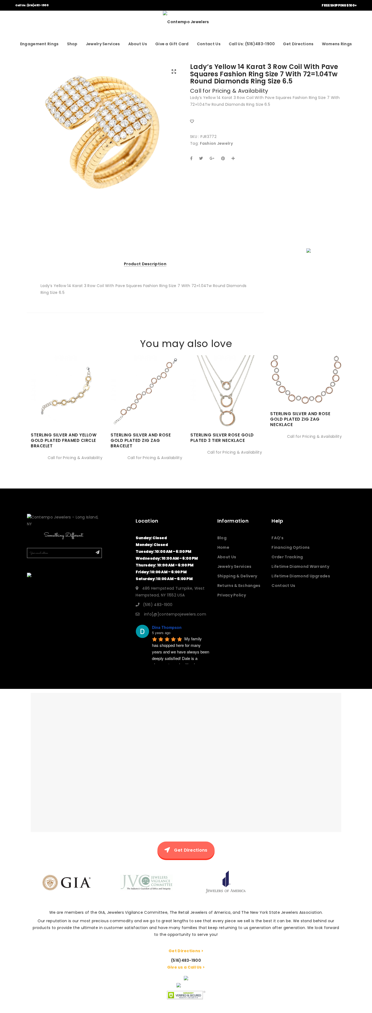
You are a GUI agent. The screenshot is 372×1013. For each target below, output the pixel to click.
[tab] (145, 264)
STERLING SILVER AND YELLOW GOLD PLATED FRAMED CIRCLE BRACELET (63, 440)
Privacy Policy (231, 595)
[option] (104, 128)
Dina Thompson (167, 627)
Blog (222, 538)
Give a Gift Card (172, 44)
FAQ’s (277, 538)
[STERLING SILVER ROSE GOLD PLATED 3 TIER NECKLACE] (226, 406)
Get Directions (298, 44)
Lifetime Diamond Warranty (300, 566)
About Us (137, 44)
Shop (72, 44)
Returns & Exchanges (239, 585)
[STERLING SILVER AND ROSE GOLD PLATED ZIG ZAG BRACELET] (146, 406)
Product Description (145, 264)
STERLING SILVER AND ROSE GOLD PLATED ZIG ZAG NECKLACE (300, 419)
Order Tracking (287, 557)
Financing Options (291, 547)
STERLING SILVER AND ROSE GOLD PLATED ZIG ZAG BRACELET (141, 440)
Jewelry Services (103, 44)
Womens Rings (337, 44)
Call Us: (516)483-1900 (31, 5)
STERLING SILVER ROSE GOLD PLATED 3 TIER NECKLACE (222, 437)
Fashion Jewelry (216, 143)
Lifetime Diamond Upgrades (301, 576)
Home (223, 547)
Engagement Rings (39, 44)
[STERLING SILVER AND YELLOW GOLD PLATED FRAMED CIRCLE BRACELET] (66, 406)
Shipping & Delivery (237, 576)
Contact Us (209, 44)
